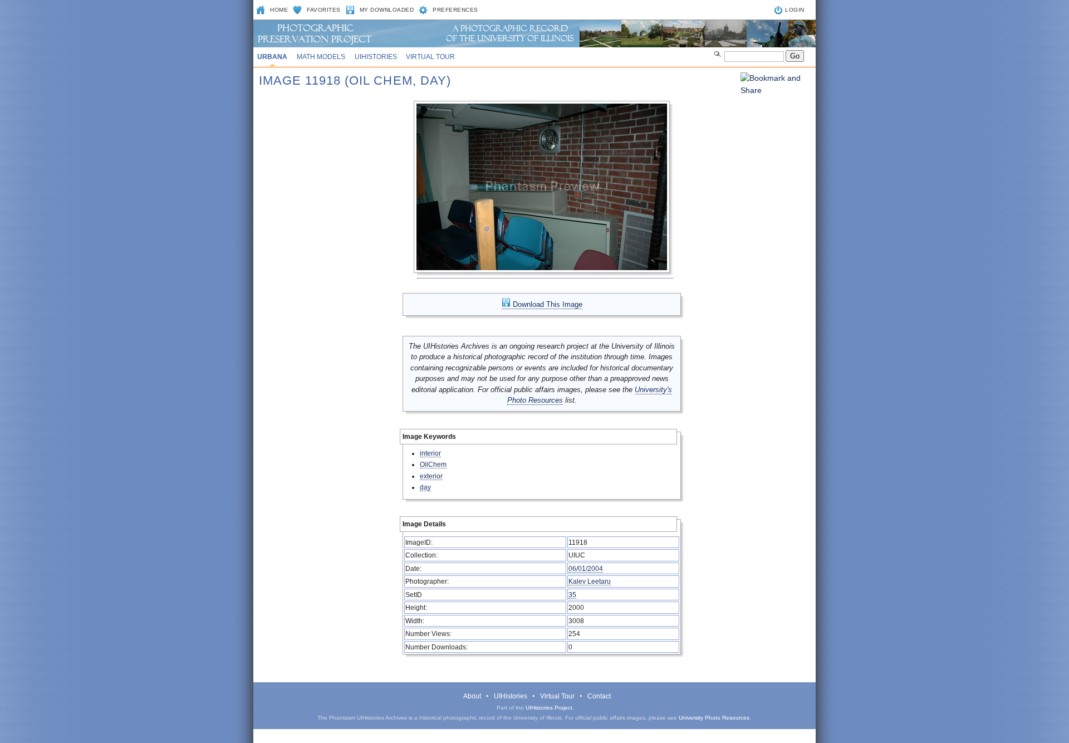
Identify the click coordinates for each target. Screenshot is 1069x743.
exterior (431, 476)
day (425, 487)
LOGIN (795, 10)
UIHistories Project (549, 708)
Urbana (272, 56)
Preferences (455, 10)
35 (572, 594)
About (472, 696)
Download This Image (546, 304)
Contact (599, 696)
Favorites (324, 10)
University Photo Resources (714, 718)
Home (279, 10)
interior (430, 453)
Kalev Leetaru (589, 581)
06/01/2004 (585, 568)
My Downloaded (387, 10)
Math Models (321, 56)
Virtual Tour (430, 56)
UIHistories (376, 56)
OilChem (433, 464)
